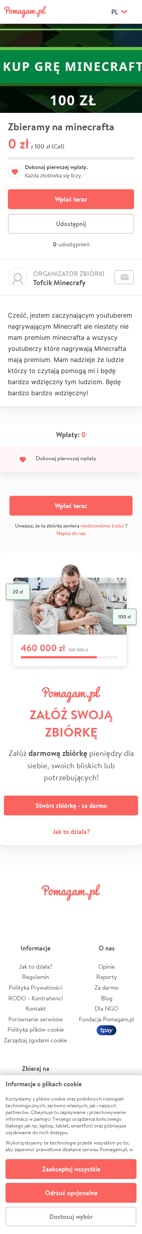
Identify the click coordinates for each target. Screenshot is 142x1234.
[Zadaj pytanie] (124, 277)
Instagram (60, 910)
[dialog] (71, 1154)
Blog (106, 998)
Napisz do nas (71, 533)
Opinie (106, 966)
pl (114, 12)
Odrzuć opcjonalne (71, 1192)
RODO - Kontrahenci (35, 998)
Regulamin (35, 977)
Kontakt (36, 1008)
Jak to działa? (71, 831)
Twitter (37, 910)
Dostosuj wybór (71, 1216)
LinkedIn (82, 910)
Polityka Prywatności (35, 987)
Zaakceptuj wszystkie (71, 1169)
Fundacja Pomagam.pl (106, 1019)
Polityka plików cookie (35, 1029)
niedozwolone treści (102, 525)
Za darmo (106, 987)
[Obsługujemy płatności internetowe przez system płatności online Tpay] (106, 1029)
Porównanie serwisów (35, 1019)
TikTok (104, 910)
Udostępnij (71, 223)
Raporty (106, 977)
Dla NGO (106, 1008)
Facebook (15, 910)
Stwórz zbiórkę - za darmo (71, 805)
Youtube (127, 910)
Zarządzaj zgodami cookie (35, 1040)
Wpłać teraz (71, 199)
